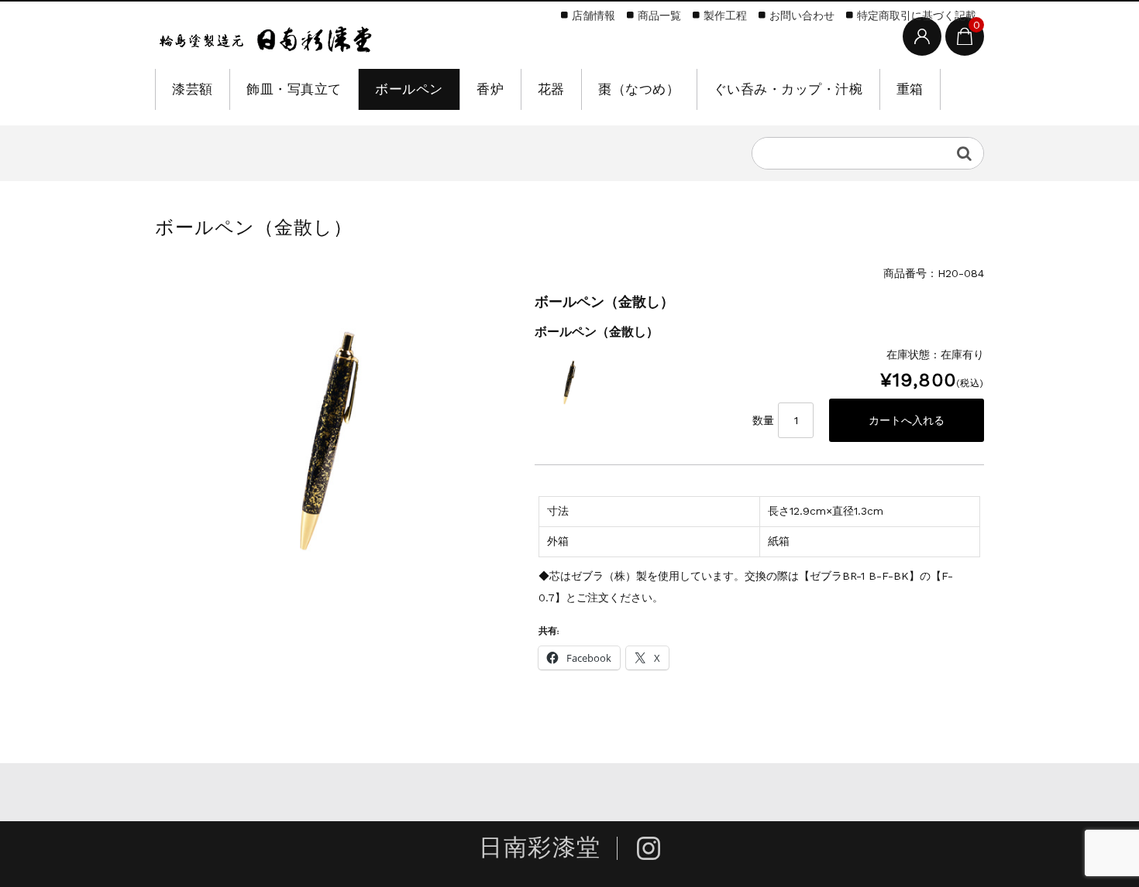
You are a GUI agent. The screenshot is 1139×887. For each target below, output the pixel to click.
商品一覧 (659, 15)
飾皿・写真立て (294, 89)
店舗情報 (593, 15)
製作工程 (725, 15)
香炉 (490, 89)
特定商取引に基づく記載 (916, 15)
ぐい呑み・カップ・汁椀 (788, 89)
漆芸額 (192, 89)
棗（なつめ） (639, 89)
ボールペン (409, 89)
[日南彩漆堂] (265, 37)
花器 (551, 89)
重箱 (910, 89)
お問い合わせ (801, 15)
